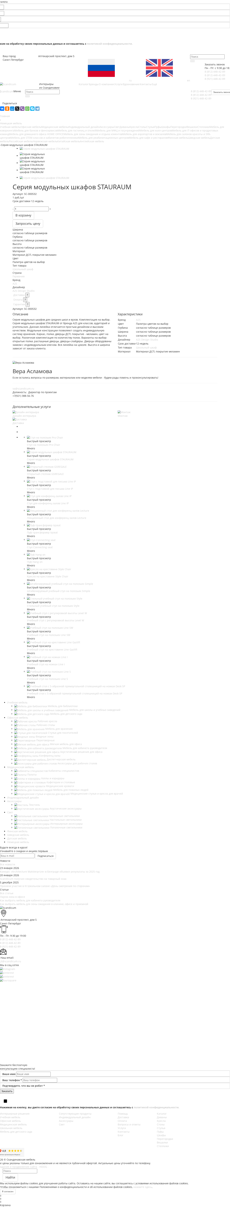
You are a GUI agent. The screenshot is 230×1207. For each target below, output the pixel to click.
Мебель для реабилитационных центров (103, 137)
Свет (117, 127)
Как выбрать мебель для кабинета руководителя (30, 900)
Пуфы (158, 127)
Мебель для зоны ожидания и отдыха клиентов (93, 134)
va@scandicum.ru (23, 388)
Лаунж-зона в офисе (12, 896)
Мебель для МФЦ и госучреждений (118, 130)
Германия (19, 276)
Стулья (150, 127)
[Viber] (22, 108)
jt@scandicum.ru (11, 961)
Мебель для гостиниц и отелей (77, 130)
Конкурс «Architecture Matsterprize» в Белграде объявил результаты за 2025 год (50, 871)
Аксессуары (107, 127)
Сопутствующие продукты (75, 1113)
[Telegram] (37, 108)
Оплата (17, 299)
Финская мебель (178, 137)
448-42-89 (215, 71)
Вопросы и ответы (129, 1124)
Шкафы (165, 127)
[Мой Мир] (12, 108)
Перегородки (178, 127)
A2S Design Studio (23, 290)
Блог (120, 1135)
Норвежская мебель (45, 141)
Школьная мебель (11, 1128)
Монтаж (123, 415)
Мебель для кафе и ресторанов (148, 137)
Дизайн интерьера (24, 415)
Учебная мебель (10, 127)
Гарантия (19, 304)
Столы (142, 127)
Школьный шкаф (23, 269)
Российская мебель (21, 141)
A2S (15, 283)
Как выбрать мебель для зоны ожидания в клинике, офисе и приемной (44, 904)
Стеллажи (203, 127)
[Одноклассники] (7, 108)
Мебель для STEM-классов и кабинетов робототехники (44, 137)
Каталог (162, 1113)
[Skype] (32, 108)
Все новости (7, 864)
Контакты (124, 1131)
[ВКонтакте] (2, 108)
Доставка (19, 295)
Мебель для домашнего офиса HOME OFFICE (36, 134)
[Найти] (192, 61)
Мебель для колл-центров (156, 130)
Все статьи (6, 893)
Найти (10, 1177)
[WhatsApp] (27, 108)
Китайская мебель (68, 141)
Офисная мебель (30, 127)
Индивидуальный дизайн (84, 127)
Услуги (122, 1128)
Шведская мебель (199, 137)
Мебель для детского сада (16, 1131)
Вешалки (192, 127)
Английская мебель (92, 141)
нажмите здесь (142, 1187)
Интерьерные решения (14, 1113)
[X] (17, 108)
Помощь (123, 1113)
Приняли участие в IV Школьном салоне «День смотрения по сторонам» (45, 886)
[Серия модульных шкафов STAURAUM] (44, 148)
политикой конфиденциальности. (110, 43)
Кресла (134, 127)
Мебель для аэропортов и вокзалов (144, 134)
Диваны (125, 127)
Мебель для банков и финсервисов (36, 130)
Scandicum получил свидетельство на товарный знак (33, 878)
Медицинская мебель (54, 127)
